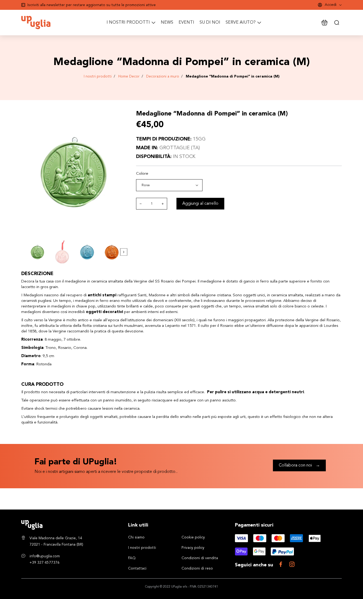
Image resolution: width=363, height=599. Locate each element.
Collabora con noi (299, 465)
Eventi (186, 22)
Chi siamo (136, 537)
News (167, 22)
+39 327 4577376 (44, 562)
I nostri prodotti (98, 76)
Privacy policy (193, 548)
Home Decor (129, 76)
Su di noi (210, 22)
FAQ (132, 558)
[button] (123, 252)
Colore (142, 174)
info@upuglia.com (44, 556)
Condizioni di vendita (200, 558)
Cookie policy (193, 537)
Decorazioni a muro (162, 76)
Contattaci (137, 568)
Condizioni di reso (197, 568)
